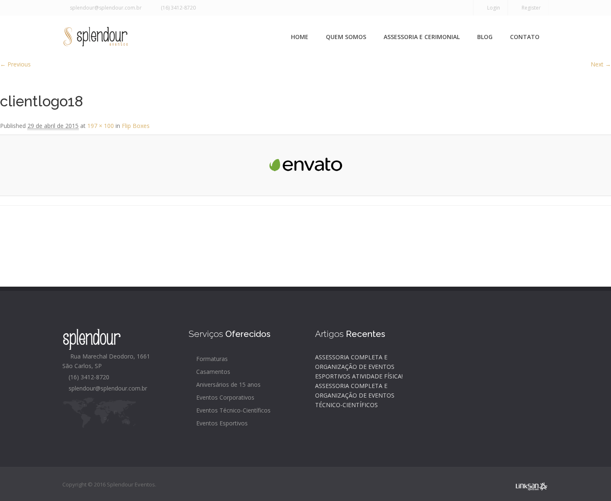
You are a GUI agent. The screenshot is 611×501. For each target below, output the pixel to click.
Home (299, 37)
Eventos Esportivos (221, 423)
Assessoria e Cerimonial (422, 37)
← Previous (15, 64)
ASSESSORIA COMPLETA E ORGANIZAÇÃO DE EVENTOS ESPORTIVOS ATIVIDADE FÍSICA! (359, 366)
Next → (601, 64)
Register (530, 7)
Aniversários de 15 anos (228, 384)
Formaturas (211, 359)
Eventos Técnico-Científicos (233, 410)
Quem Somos (346, 37)
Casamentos (212, 372)
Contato (525, 37)
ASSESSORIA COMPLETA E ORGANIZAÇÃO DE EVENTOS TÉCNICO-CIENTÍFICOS (354, 395)
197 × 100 (100, 126)
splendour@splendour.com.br (104, 7)
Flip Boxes (136, 126)
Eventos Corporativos (224, 397)
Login (492, 7)
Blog (485, 37)
